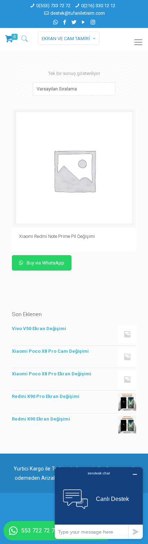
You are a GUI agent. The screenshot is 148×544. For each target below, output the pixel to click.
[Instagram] (93, 22)
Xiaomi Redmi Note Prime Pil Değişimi (57, 236)
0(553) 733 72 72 (53, 5)
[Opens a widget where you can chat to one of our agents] (98, 502)
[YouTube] (83, 22)
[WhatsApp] (55, 22)
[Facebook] (65, 22)
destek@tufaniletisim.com (77, 13)
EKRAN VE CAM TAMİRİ (66, 38)
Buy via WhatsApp (45, 263)
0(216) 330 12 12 (98, 5)
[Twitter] (74, 22)
